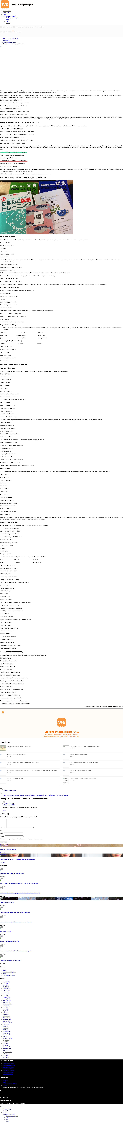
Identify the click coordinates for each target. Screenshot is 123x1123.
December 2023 (7, 1000)
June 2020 (5, 1055)
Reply (4, 810)
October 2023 (6, 1002)
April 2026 (5, 985)
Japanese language (19, 795)
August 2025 (6, 990)
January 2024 (6, 999)
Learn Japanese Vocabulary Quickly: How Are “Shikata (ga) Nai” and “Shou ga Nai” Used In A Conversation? (32, 770)
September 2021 (7, 1038)
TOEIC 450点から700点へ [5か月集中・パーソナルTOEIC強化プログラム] (15, 922)
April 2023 (5, 1012)
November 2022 (7, 1019)
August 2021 (6, 1040)
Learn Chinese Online (8, 1067)
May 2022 (5, 1026)
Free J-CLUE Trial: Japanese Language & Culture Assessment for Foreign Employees (20, 893)
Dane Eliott (8, 803)
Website (2, 836)
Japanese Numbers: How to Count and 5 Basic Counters (83, 778)
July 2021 (5, 1041)
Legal (4, 1082)
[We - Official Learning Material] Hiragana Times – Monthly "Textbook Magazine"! (19, 883)
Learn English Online (8, 1063)
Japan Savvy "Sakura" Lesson (7, 902)
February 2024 (6, 997)
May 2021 (5, 1045)
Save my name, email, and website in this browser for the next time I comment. (23, 839)
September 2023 (7, 1004)
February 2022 (6, 1031)
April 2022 (5, 1028)
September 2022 (7, 1023)
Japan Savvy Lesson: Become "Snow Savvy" (10, 960)
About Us (5, 1080)
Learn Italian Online (8, 1072)
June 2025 (5, 992)
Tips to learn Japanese (62, 795)
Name (2, 830)
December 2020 (7, 1047)
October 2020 (6, 1050)
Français (8, 23)
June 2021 (5, 1043)
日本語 (7, 19)
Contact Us (6, 1111)
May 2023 (5, 1011)
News (4, 973)
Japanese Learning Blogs (9, 790)
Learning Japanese (50, 795)
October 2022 (6, 1021)
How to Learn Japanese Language (15, 778)
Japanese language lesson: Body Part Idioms (80, 770)
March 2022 (6, 1030)
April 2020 (5, 1057)
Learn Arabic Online (8, 1074)
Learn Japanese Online (9, 1065)
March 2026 (6, 987)
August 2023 (6, 1006)
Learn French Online (8, 1069)
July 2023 (5, 1007)
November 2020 (7, 1048)
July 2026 (5, 983)
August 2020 (6, 1053)
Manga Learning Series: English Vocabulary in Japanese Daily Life (15, 951)
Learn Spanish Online (8, 1070)
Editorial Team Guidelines (10, 1084)
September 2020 (7, 1052)
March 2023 (6, 1014)
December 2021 (7, 1035)
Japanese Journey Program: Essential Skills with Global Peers (84, 746)
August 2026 (6, 982)
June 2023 (5, 1009)
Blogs (4, 970)
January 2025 (6, 994)
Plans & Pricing (7, 1109)
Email (2, 833)
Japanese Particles (30, 795)
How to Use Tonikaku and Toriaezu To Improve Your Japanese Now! (23, 762)
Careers (5, 1085)
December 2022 (7, 1018)
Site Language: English (12, 18)
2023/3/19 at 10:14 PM (9, 805)
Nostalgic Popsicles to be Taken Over (79, 754)
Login (4, 1112)
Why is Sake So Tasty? (5, 931)
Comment (3, 827)
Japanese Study (40, 795)
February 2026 (6, 988)
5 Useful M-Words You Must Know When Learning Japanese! (84, 762)
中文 (7, 21)
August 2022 (6, 1024)
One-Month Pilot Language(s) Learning (9, 941)
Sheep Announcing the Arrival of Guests (16, 754)
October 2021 (6, 1036)
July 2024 (5, 995)
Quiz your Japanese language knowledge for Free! (18, 746)
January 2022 (6, 1033)
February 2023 (6, 1016)
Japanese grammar (9, 795)
